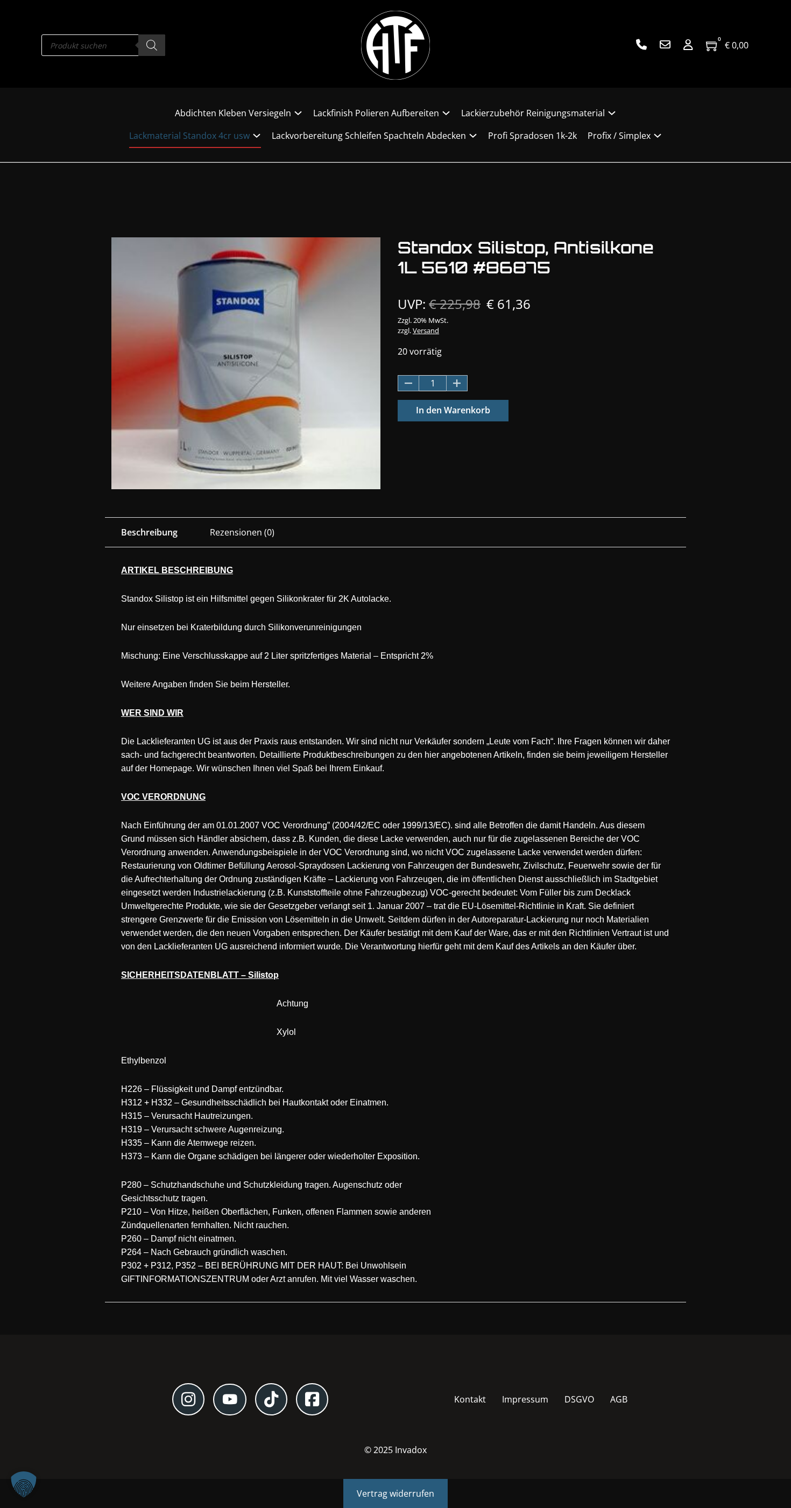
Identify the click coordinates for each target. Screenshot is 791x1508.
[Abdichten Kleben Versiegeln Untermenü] (298, 113)
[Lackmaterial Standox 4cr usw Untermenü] (256, 135)
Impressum (525, 1399)
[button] (23, 1484)
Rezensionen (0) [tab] (242, 532)
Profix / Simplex (619, 136)
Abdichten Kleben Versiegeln (233, 113)
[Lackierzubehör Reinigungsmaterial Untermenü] (612, 113)
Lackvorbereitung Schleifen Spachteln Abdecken (369, 136)
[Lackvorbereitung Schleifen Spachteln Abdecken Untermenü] (473, 135)
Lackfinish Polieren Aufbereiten (376, 113)
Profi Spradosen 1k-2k (532, 136)
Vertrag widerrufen (395, 1493)
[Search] (151, 45)
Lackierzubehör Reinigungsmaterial (533, 113)
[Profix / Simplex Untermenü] (657, 135)
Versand (426, 330)
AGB (618, 1399)
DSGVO (579, 1399)
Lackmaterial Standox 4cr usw (189, 136)
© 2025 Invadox (395, 1450)
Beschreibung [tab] (149, 532)
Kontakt (470, 1399)
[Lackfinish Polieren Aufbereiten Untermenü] (446, 113)
